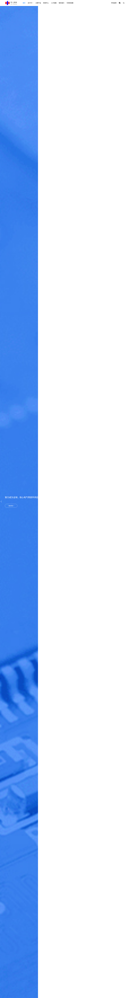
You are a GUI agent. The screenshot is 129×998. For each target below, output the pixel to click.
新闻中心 (46, 3)
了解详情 (10, 506)
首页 (24, 3)
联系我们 (61, 3)
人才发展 (53, 3)
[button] (128, 501)
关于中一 (30, 3)
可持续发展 (70, 3)
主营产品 (38, 3)
